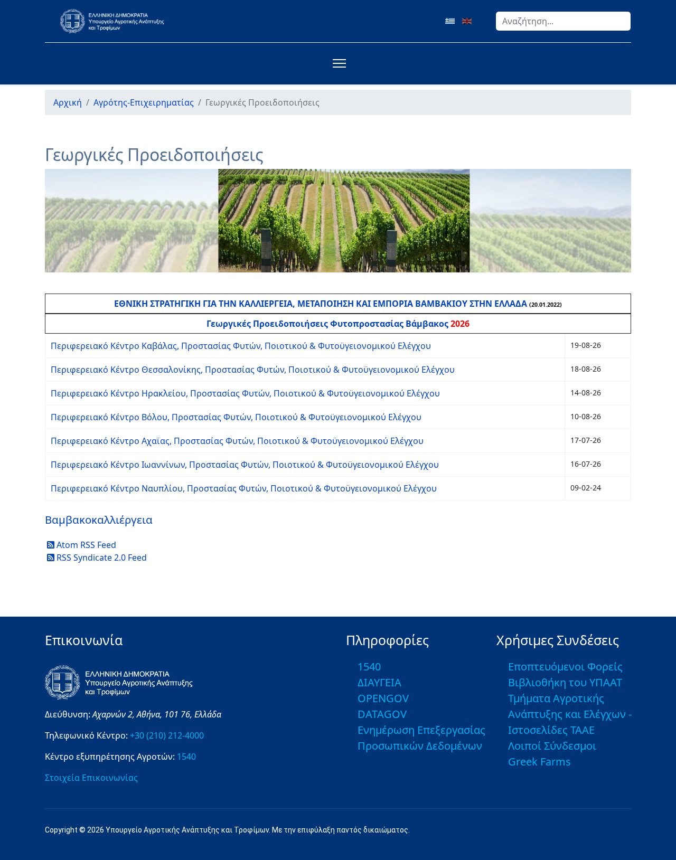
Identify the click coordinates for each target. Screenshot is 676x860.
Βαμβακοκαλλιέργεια (99, 519)
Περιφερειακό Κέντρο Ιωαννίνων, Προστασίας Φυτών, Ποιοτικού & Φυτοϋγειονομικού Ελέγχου (245, 464)
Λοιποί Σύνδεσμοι (552, 746)
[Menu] (337, 63)
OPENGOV (383, 698)
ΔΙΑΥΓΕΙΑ (379, 682)
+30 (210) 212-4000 (167, 735)
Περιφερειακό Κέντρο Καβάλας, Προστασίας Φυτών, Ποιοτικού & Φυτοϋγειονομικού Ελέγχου (241, 346)
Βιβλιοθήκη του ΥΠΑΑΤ (565, 682)
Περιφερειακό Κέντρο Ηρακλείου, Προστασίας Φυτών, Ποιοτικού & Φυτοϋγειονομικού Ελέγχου (245, 393)
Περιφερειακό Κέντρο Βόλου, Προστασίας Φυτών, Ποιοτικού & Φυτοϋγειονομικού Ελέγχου (236, 417)
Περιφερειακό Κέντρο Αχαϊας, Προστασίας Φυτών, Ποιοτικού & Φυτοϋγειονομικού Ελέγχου (237, 441)
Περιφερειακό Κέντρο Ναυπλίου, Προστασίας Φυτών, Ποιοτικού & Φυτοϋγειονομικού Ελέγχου (244, 488)
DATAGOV (382, 714)
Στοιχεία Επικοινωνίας (91, 777)
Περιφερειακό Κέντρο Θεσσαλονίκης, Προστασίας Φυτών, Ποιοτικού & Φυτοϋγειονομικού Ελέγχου (253, 369)
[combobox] (563, 21)
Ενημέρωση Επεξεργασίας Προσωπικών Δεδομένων (421, 738)
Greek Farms (539, 761)
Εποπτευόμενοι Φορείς (565, 666)
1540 (186, 756)
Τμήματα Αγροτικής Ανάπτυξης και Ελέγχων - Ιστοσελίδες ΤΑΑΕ (570, 714)
